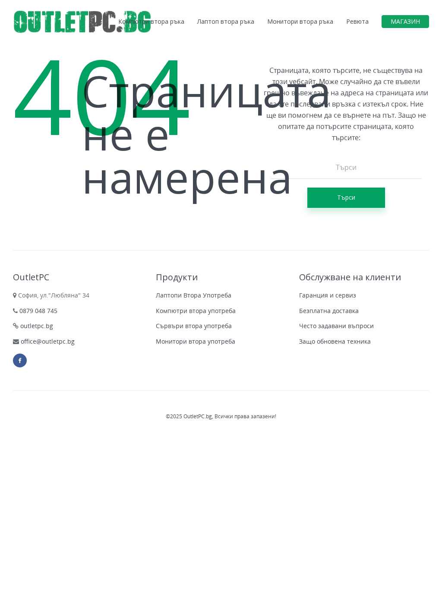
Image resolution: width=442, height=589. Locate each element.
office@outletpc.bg (48, 341)
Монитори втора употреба (195, 341)
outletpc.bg (36, 326)
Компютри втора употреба (196, 311)
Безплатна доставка (329, 311)
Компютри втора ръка (151, 21)
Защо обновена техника (335, 341)
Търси (346, 197)
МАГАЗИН (405, 21)
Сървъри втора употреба (194, 326)
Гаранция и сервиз (327, 295)
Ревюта (357, 21)
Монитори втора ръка (300, 21)
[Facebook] (20, 360)
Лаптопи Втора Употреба (193, 295)
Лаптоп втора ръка (225, 21)
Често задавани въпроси (336, 326)
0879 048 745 (37, 311)
